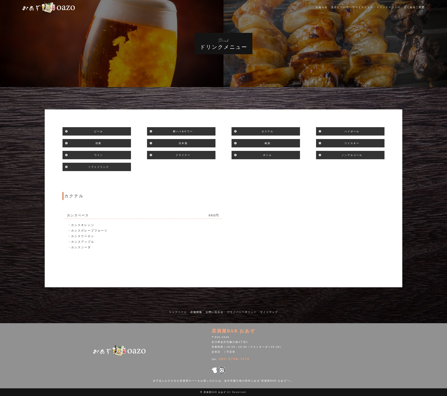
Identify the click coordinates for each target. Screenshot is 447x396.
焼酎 (98, 143)
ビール (98, 131)
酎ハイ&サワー (183, 131)
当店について (340, 7)
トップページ (178, 312)
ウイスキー (352, 143)
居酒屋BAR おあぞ (215, 392)
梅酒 (267, 143)
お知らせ (322, 7)
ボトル (267, 155)
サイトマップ (269, 312)
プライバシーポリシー (242, 312)
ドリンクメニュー (388, 7)
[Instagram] (222, 370)
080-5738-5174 (234, 359)
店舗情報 (196, 312)
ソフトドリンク (98, 167)
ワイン (98, 155)
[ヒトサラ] (214, 370)
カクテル (267, 131)
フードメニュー (362, 7)
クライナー (183, 155)
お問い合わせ (215, 312)
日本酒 (183, 143)
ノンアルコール (352, 155)
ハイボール (352, 131)
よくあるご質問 (414, 7)
